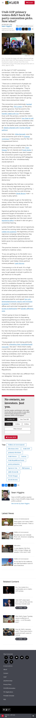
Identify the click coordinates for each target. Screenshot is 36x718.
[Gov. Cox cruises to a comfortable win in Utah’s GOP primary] (8, 590)
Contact (5, 673)
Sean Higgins (7, 26)
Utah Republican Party (16, 460)
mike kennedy (13, 472)
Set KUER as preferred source (25, 26)
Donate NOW (11, 437)
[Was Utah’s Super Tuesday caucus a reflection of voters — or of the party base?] (8, 619)
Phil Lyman (26, 468)
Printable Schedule (8, 695)
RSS (4, 699)
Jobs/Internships (7, 680)
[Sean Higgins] (6, 495)
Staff (4, 677)
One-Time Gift (24, 419)
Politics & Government (16, 445)
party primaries (14, 464)
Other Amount (17, 429)
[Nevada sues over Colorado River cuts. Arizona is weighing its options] (7, 535)
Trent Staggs (13, 476)
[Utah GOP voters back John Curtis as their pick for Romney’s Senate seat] (8, 602)
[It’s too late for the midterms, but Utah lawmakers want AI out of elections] (7, 562)
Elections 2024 (13, 448)
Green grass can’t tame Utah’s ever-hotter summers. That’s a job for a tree (23, 523)
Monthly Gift (11, 419)
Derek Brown (13, 479)
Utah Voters (12, 456)
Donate (30, 2)
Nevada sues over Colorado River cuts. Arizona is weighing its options (24, 537)
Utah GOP (26, 448)
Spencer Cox (12, 468)
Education (17, 545)
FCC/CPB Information (9, 688)
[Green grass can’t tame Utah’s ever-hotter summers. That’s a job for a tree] (7, 522)
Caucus (23, 456)
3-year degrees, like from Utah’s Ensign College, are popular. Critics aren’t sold (22, 550)
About (5, 669)
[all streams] (33, 716)
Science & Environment (21, 519)
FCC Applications (8, 692)
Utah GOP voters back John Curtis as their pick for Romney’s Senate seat (24, 602)
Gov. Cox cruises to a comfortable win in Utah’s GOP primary (23, 589)
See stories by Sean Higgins (20, 503)
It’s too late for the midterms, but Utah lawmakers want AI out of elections (23, 563)
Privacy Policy (7, 684)
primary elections (14, 452)
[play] (3, 716)
